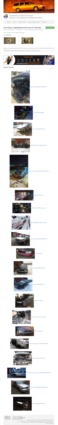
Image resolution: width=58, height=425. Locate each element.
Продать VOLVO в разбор (34, 22)
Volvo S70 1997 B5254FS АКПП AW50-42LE (39, 171)
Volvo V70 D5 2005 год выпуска (38, 208)
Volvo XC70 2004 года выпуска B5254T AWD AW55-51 (38, 372)
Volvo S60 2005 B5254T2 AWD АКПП (38, 86)
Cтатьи (14, 22)
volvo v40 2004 (38, 253)
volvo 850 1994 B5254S (38, 112)
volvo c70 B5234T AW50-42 (38, 129)
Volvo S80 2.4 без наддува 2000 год (38, 145)
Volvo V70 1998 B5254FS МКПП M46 (38, 387)
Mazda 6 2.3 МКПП (38, 300)
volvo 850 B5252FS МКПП (39, 268)
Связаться (44, 22)
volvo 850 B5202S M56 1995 (38, 403)
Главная (9, 22)
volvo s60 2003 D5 (38, 331)
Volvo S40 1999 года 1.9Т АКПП (38, 317)
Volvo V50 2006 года (38, 195)
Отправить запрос (50, 27)
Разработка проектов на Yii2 (17, 418)
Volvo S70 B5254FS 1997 (38, 284)
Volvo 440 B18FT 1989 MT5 (38, 358)
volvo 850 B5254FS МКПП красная (39, 222)
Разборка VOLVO (22, 22)
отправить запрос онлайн (15, 50)
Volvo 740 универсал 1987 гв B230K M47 (38, 343)
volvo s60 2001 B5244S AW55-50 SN (38, 239)
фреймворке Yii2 (22, 417)
